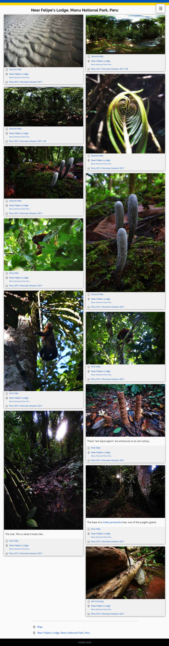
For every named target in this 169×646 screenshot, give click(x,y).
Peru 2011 (14, 82)
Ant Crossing (97, 601)
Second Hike (15, 69)
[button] (43, 41)
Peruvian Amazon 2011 (31, 82)
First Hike (13, 273)
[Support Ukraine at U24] (84, 2)
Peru (28, 77)
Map (39, 626)
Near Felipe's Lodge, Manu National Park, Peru (74, 10)
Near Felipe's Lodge (18, 74)
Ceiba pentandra (112, 522)
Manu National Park (17, 77)
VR (126, 69)
